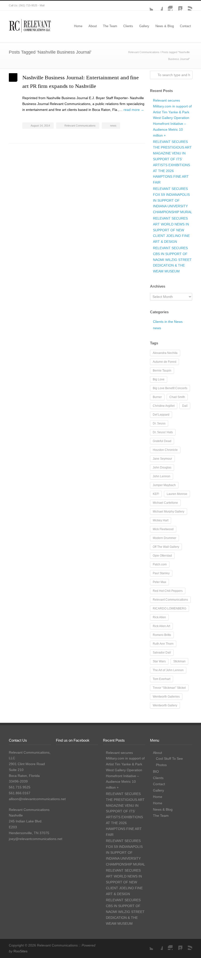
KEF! (156, 494)
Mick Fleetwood (163, 529)
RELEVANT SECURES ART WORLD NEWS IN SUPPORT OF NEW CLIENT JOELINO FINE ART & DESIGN (171, 230)
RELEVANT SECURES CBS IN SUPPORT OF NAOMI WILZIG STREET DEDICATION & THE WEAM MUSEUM (172, 259)
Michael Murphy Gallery (168, 511)
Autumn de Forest (164, 361)
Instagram (168, 6)
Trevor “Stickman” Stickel (169, 687)
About (92, 26)
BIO (156, 771)
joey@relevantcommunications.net (35, 839)
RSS (187, 6)
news (113, 125)
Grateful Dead (162, 441)
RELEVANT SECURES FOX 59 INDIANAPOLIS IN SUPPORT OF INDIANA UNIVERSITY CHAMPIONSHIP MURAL (172, 200)
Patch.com (160, 564)
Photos (161, 765)
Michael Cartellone (165, 502)
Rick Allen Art (161, 626)
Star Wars (159, 661)
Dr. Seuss (159, 423)
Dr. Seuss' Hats (163, 432)
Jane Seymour (162, 458)
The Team (110, 26)
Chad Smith (177, 397)
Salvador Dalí (162, 652)
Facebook (158, 6)
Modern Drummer (164, 538)
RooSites (20, 951)
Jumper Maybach (164, 485)
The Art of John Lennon (168, 670)
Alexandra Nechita (165, 353)
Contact (185, 26)
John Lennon (161, 476)
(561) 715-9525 (28, 5)
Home (78, 26)
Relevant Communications (143, 52)
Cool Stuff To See (169, 758)
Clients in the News (168, 322)
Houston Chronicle (165, 450)
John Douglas (162, 467)
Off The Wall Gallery (166, 547)
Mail (42, 5)
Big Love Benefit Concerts (170, 388)
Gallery (144, 26)
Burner (157, 397)
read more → (134, 110)
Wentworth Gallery (165, 705)
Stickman (179, 661)
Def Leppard (161, 414)
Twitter (148, 6)
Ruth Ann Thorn (163, 643)
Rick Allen (159, 617)
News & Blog (164, 26)
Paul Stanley (161, 573)
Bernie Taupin (162, 370)
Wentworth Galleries (166, 696)
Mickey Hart (160, 520)
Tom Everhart (161, 679)
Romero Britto (162, 635)
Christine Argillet (164, 406)
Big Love (158, 379)
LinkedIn (177, 6)
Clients (128, 26)
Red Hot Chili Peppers (168, 591)
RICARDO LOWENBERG (169, 608)
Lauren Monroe (177, 494)
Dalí (185, 406)
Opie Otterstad (162, 555)
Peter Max (159, 582)
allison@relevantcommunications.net (37, 799)
